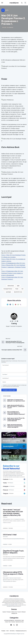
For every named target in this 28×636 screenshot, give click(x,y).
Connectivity (18, 620)
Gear (22, 620)
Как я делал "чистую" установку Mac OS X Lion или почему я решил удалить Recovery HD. (13, 512)
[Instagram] (17, 625)
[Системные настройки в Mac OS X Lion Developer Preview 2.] (14, 100)
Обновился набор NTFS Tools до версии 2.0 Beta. (13, 573)
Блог (7, 630)
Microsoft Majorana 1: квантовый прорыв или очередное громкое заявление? (16, 413)
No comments (10, 27)
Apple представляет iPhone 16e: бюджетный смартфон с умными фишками (16, 419)
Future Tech (8, 621)
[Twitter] (14, 625)
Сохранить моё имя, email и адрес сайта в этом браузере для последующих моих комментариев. (14, 386)
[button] (2, 3)
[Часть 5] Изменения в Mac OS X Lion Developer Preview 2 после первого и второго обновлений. (12, 273)
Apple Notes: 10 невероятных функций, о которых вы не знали (16, 400)
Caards (4, 611)
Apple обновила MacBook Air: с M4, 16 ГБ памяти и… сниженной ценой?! (15, 406)
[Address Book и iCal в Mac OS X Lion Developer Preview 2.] (14, 173)
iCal (22, 288)
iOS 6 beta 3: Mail (10, 534)
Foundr (19, 611)
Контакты (12, 630)
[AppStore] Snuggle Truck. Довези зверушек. (13, 552)
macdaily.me (14, 3)
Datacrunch (14, 611)
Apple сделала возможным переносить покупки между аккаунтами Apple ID (14, 426)
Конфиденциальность (21, 630)
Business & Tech (20, 621)
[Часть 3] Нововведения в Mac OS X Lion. (13, 263)
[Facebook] (11, 625)
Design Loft (14, 613)
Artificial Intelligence (9, 620)
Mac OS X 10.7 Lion (18, 292)
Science (13, 621)
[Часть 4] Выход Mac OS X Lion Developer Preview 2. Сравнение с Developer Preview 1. (13, 267)
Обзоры (6, 10)
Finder (16, 288)
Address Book (10, 285)
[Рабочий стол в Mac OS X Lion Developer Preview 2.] (14, 67)
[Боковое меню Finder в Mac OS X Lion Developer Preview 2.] (14, 140)
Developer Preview (8, 288)
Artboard (23, 611)
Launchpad (8, 292)
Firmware (8, 611)
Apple (18, 285)
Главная (3, 630)
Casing (14, 323)
